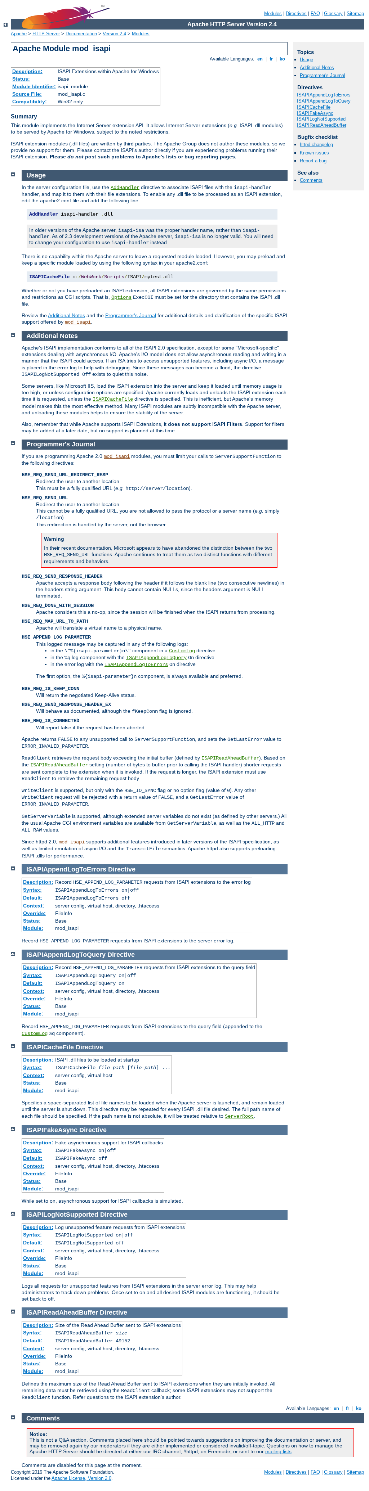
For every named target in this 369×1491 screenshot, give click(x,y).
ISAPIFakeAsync (315, 113)
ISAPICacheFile (313, 107)
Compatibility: (29, 101)
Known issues (314, 153)
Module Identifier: (34, 86)
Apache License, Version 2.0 (81, 1478)
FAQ (315, 13)
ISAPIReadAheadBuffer (321, 125)
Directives (296, 13)
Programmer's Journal (322, 75)
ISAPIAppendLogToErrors (324, 95)
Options (121, 297)
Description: (27, 71)
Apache (19, 33)
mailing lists (278, 1451)
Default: (33, 898)
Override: (34, 913)
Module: (33, 928)
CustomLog (182, 651)
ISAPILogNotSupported (321, 119)
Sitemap (355, 13)
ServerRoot (239, 1116)
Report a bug (313, 160)
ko (282, 59)
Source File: (27, 94)
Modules (273, 13)
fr (271, 59)
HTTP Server (46, 33)
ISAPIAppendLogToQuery (324, 101)
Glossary (333, 13)
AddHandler (125, 187)
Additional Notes (317, 67)
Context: (33, 906)
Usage (306, 59)
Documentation (81, 33)
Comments (311, 180)
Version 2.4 (114, 33)
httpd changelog (316, 144)
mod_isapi (78, 322)
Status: (21, 79)
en (260, 59)
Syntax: (32, 890)
